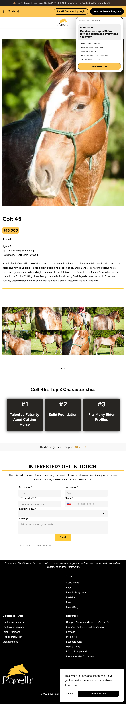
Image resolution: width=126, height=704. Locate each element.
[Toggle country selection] (70, 504)
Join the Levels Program (107, 11)
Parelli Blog (72, 607)
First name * (25, 487)
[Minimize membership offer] (119, 21)
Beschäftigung (74, 641)
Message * (24, 518)
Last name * (71, 487)
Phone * (69, 498)
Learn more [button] (72, 685)
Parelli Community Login (71, 11)
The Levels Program (13, 627)
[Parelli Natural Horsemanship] (63, 22)
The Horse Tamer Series (15, 622)
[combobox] (63, 513)
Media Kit (71, 636)
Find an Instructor (12, 636)
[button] (63, 331)
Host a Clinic (73, 646)
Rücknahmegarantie (77, 651)
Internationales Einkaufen (80, 656)
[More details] (108, 3)
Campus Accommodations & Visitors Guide (89, 622)
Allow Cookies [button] (98, 693)
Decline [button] (69, 693)
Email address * (27, 498)
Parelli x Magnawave (77, 592)
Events (69, 602)
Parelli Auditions (11, 631)
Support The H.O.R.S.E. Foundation (85, 627)
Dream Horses (10, 641)
